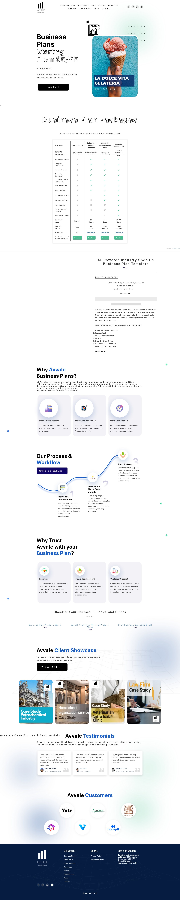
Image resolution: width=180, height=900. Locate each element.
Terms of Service (97, 860)
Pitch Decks (83, 5)
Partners (72, 8)
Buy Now (91, 238)
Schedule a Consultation (51, 471)
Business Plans (67, 5)
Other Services (98, 5)
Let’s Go (52, 87)
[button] (126, 299)
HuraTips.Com (176, 248)
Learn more (100, 351)
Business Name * (126, 286)
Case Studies (85, 8)
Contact (106, 8)
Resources (113, 5)
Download (77, 238)
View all (90, 616)
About (97, 8)
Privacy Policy (96, 856)
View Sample (91, 232)
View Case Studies (50, 667)
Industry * (113, 283)
